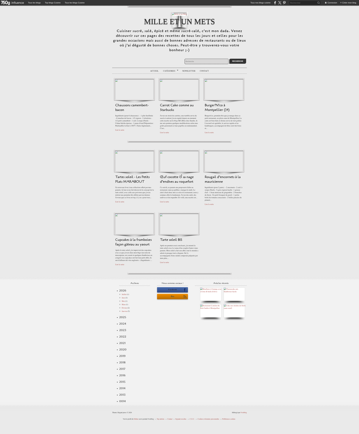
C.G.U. (192, 419)
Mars (124, 304)
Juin (123, 297)
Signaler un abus (181, 419)
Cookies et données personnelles (208, 419)
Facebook (172, 290)
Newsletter (188, 71)
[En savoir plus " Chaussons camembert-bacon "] (134, 99)
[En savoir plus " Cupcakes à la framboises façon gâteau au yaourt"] (134, 233)
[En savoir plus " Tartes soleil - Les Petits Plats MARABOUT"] (134, 170)
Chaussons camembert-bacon (132, 107)
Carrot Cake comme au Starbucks (177, 107)
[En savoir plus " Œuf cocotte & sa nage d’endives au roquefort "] (179, 170)
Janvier (124, 311)
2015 (122, 381)
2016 (122, 375)
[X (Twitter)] (279, 2)
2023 (122, 330)
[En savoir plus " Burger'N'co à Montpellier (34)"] (224, 99)
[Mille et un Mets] (179, 14)
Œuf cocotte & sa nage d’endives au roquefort (177, 179)
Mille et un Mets (179, 21)
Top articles (160, 419)
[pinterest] (284, 2)
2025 (122, 317)
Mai (123, 301)
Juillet (124, 294)
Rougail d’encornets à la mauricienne (223, 179)
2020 (122, 349)
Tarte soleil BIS (171, 239)
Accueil (154, 71)
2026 (122, 290)
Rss (172, 296)
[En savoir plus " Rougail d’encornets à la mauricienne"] (224, 170)
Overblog (244, 412)
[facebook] (275, 2)
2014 (122, 388)
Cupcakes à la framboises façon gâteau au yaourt (133, 242)
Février (124, 308)
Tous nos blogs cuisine (260, 3)
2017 (122, 369)
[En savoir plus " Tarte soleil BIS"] (179, 233)
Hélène (136, 419)
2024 (122, 323)
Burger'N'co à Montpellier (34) (217, 107)
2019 (122, 356)
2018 (122, 362)
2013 (122, 394)
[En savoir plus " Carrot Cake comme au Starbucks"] (179, 99)
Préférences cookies (228, 419)
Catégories (168, 71)
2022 (122, 336)
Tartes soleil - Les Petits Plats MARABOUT (132, 179)
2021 (122, 343)
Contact (204, 71)
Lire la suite (119, 130)
